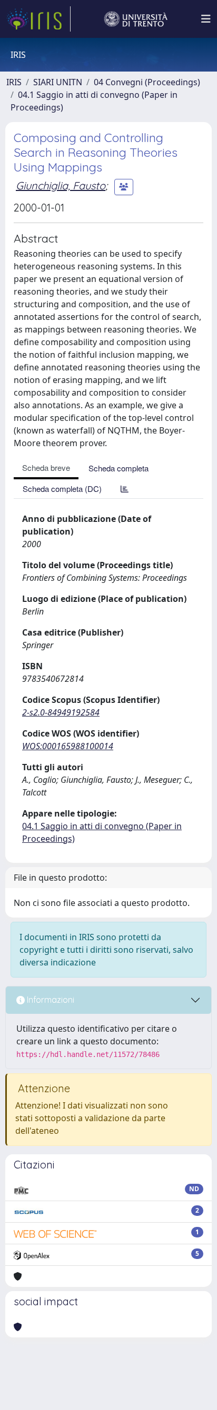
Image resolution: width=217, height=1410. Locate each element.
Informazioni (49, 999)
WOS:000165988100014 (67, 746)
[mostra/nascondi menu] (206, 19)
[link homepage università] (136, 19)
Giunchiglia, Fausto (60, 185)
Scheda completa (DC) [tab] (62, 488)
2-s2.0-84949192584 (61, 712)
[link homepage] (38, 19)
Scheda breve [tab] (46, 467)
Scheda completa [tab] (118, 468)
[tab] (124, 488)
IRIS (14, 82)
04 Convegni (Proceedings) (147, 82)
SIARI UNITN (57, 82)
